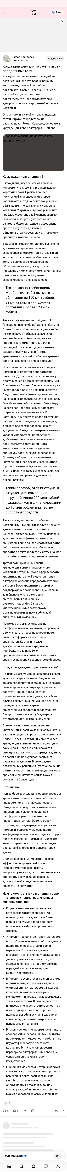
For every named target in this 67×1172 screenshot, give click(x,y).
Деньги (15, 60)
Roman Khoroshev (23, 57)
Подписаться (55, 58)
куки (24, 1156)
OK (57, 1155)
